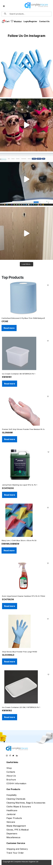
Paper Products (14, 818)
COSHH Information (16, 783)
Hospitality (11, 795)
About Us (11, 775)
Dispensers (11, 833)
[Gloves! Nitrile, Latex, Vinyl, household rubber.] (26, 70)
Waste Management (16, 826)
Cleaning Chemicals (15, 799)
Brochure (11, 779)
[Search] (5, 13)
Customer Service (15, 843)
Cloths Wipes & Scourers (18, 806)
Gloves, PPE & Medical (17, 829)
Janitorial (10, 814)
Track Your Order (15, 853)
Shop (9, 768)
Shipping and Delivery (17, 849)
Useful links (12, 762)
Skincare (10, 822)
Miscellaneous (13, 837)
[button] (48, 284)
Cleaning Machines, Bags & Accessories (25, 802)
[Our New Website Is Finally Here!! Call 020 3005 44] (26, 179)
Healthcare (11, 810)
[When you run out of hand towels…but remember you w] (26, 233)
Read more (9, 328)
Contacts (10, 772)
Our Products (13, 789)
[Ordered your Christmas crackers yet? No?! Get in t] (26, 125)
